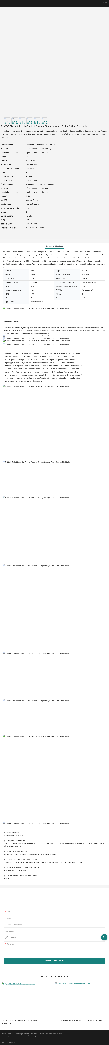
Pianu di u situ (23, 1036)
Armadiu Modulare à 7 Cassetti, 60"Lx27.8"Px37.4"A (79, 1021)
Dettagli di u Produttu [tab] (54, 246)
